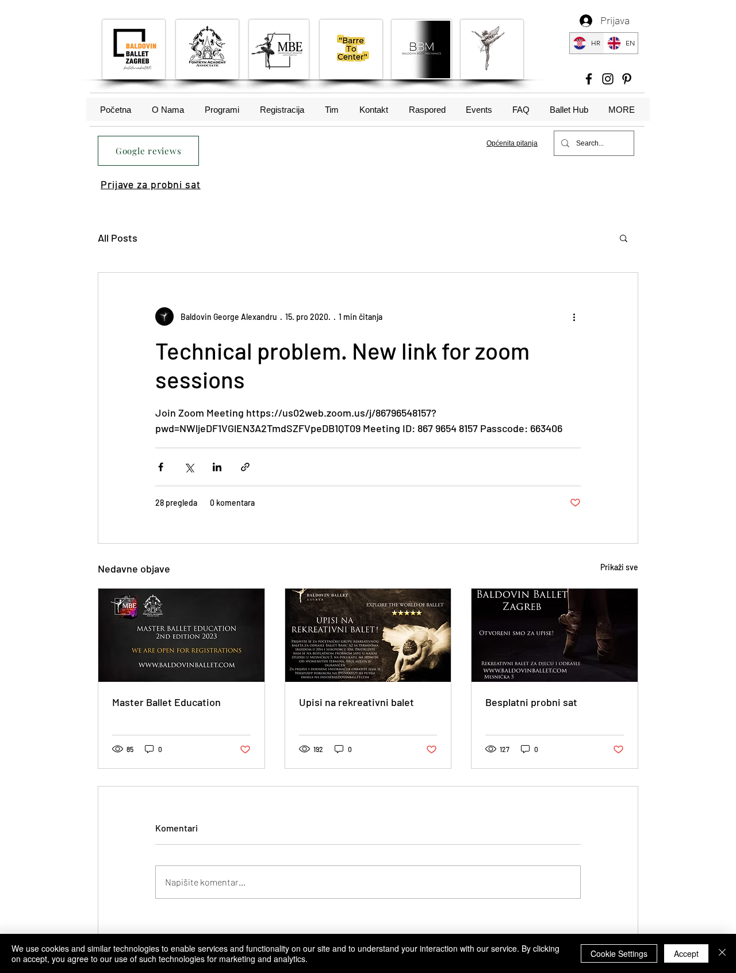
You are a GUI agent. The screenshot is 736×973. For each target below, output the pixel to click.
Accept (686, 953)
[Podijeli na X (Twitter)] (188, 466)
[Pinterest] (626, 78)
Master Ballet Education (166, 702)
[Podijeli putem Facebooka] (160, 466)
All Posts (117, 237)
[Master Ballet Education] (181, 635)
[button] (623, 237)
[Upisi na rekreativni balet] (368, 635)
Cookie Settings (619, 953)
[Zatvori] (722, 953)
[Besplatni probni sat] (554, 635)
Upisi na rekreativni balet (356, 702)
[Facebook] (588, 78)
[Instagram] (607, 78)
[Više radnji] (574, 316)
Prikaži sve (619, 567)
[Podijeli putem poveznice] (245, 466)
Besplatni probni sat (531, 702)
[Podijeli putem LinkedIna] (217, 466)
